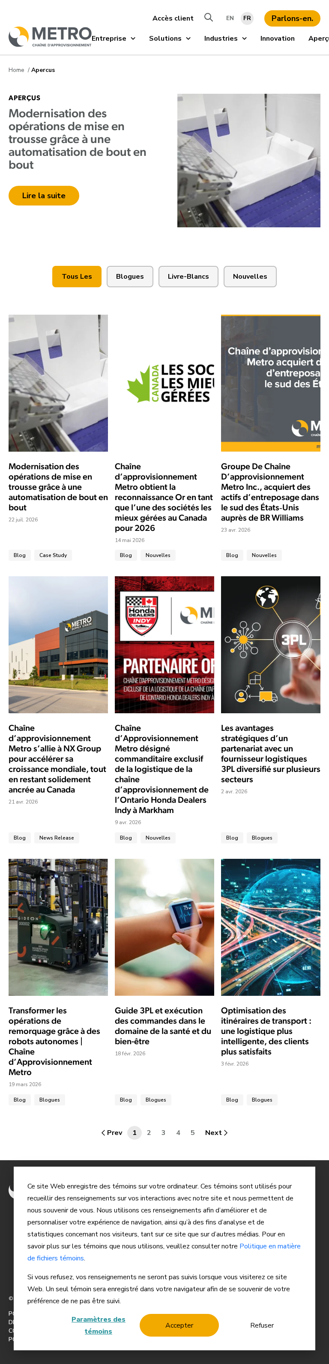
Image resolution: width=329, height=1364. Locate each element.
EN (230, 18)
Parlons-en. (292, 18)
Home (17, 70)
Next (213, 1133)
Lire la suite (44, 196)
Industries (221, 38)
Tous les (77, 276)
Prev (114, 1133)
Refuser (262, 1325)
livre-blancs (188, 276)
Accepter (179, 1325)
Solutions (165, 38)
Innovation (277, 38)
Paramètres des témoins (99, 1325)
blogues (130, 276)
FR (247, 18)
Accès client (173, 18)
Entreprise (109, 38)
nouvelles (250, 276)
